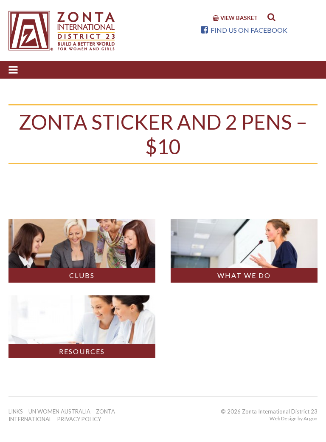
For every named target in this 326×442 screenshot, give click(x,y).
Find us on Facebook (248, 30)
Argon (311, 418)
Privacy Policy (79, 419)
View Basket (238, 17)
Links (15, 411)
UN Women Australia (59, 411)
